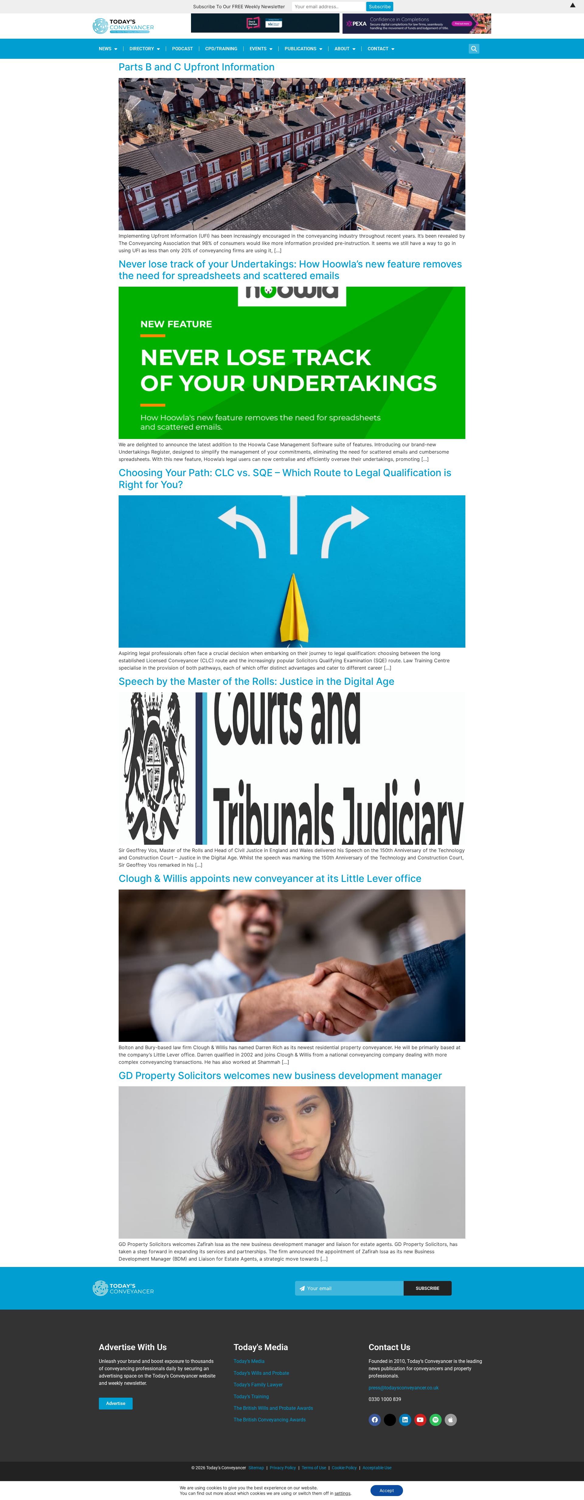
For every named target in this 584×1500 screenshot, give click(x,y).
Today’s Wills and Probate (261, 1373)
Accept (387, 1490)
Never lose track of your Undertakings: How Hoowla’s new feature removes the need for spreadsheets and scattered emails (290, 269)
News (105, 48)
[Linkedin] (405, 1420)
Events (258, 48)
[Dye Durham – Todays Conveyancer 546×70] (265, 31)
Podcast (182, 48)
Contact (378, 48)
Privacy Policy (283, 1467)
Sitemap (256, 1467)
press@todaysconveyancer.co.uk (404, 1388)
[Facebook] (375, 1420)
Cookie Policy (344, 1467)
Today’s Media (249, 1361)
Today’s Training (251, 1396)
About (342, 48)
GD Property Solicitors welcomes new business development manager (280, 1075)
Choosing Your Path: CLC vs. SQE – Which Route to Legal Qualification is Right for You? (285, 478)
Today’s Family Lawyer (258, 1385)
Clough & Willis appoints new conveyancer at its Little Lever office (270, 878)
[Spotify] (435, 1420)
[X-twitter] (390, 1420)
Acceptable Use (377, 1467)
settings (342, 1493)
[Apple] (451, 1420)
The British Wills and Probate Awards (273, 1408)
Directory (142, 48)
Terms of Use (314, 1467)
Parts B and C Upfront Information (197, 67)
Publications (300, 48)
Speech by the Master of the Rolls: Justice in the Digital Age (257, 681)
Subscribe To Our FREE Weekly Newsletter (239, 6)
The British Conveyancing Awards (270, 1420)
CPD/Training (221, 48)
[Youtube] (420, 1420)
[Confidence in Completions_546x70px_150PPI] (416, 32)
